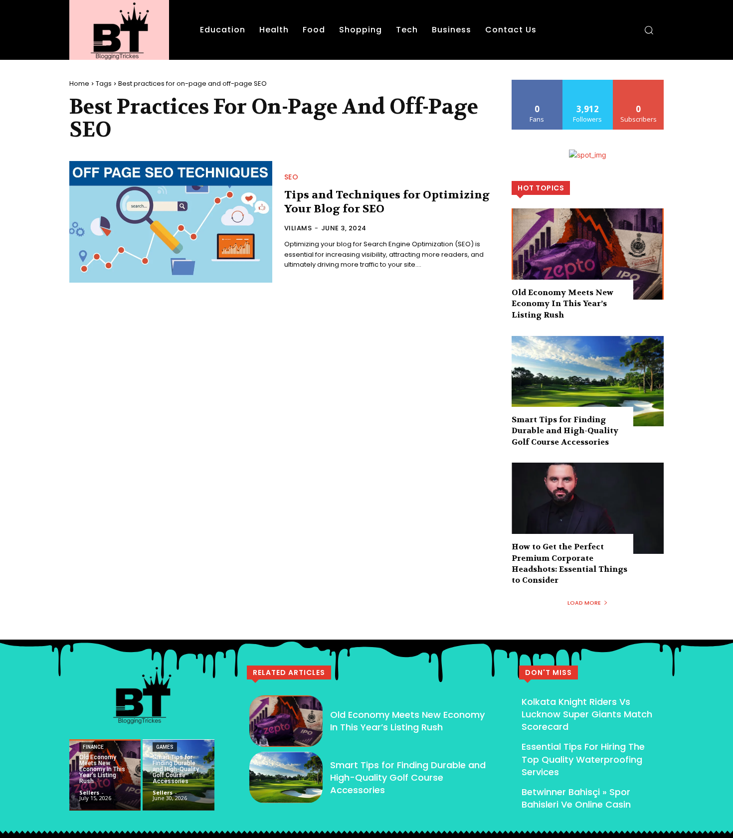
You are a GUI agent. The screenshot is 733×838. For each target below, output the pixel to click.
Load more (584, 603)
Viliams (298, 228)
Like (537, 83)
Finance (93, 747)
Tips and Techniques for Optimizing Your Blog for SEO (387, 202)
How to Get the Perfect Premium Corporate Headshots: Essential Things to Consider (569, 563)
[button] (649, 30)
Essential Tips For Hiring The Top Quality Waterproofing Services (583, 759)
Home (79, 83)
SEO (291, 176)
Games (165, 747)
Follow (587, 83)
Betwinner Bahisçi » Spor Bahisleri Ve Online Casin (576, 798)
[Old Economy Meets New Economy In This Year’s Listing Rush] (588, 254)
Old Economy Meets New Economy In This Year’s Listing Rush (562, 303)
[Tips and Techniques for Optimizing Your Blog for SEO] (170, 222)
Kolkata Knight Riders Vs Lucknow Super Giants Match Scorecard (587, 714)
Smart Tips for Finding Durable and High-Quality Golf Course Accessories (565, 430)
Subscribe (638, 83)
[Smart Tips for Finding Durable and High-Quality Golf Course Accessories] (588, 381)
